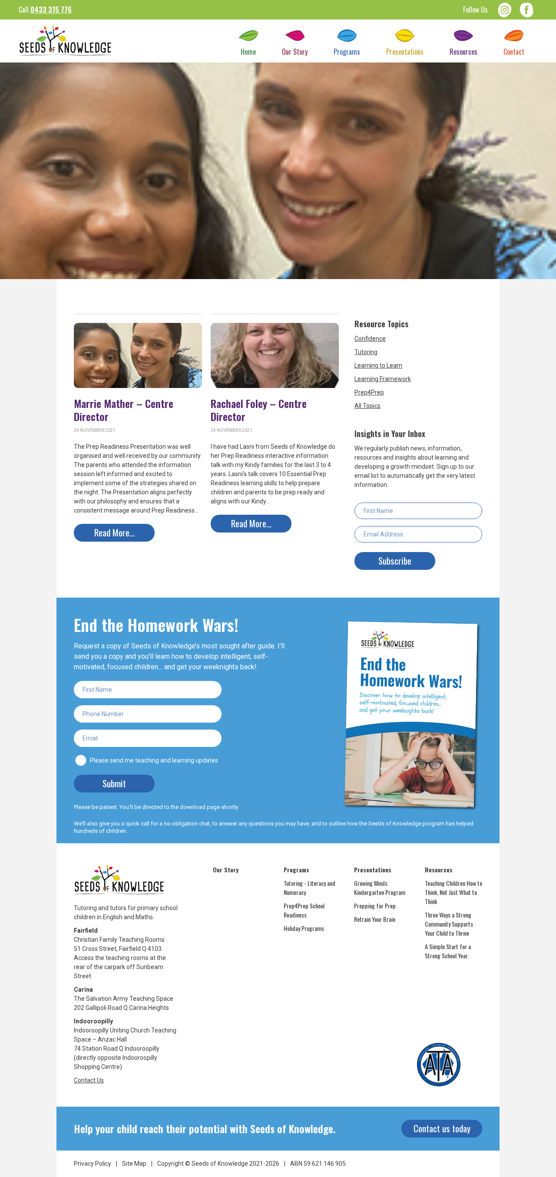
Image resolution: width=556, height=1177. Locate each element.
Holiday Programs (304, 928)
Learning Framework (382, 378)
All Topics (367, 405)
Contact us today (442, 1128)
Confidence (370, 338)
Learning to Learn (378, 365)
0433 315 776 (51, 9)
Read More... (114, 532)
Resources (439, 869)
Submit (114, 783)
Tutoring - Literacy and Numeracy (309, 887)
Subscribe (394, 560)
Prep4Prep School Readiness (304, 910)
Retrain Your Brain (374, 919)
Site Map (134, 1163)
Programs (296, 869)
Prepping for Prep (375, 905)
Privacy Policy (92, 1163)
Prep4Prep (369, 392)
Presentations (372, 869)
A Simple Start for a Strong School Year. (448, 951)
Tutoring (365, 351)
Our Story (225, 869)
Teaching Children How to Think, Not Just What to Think (453, 892)
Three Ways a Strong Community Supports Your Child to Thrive (449, 923)
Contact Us (89, 1080)
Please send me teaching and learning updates (154, 760)
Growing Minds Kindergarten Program (379, 887)
